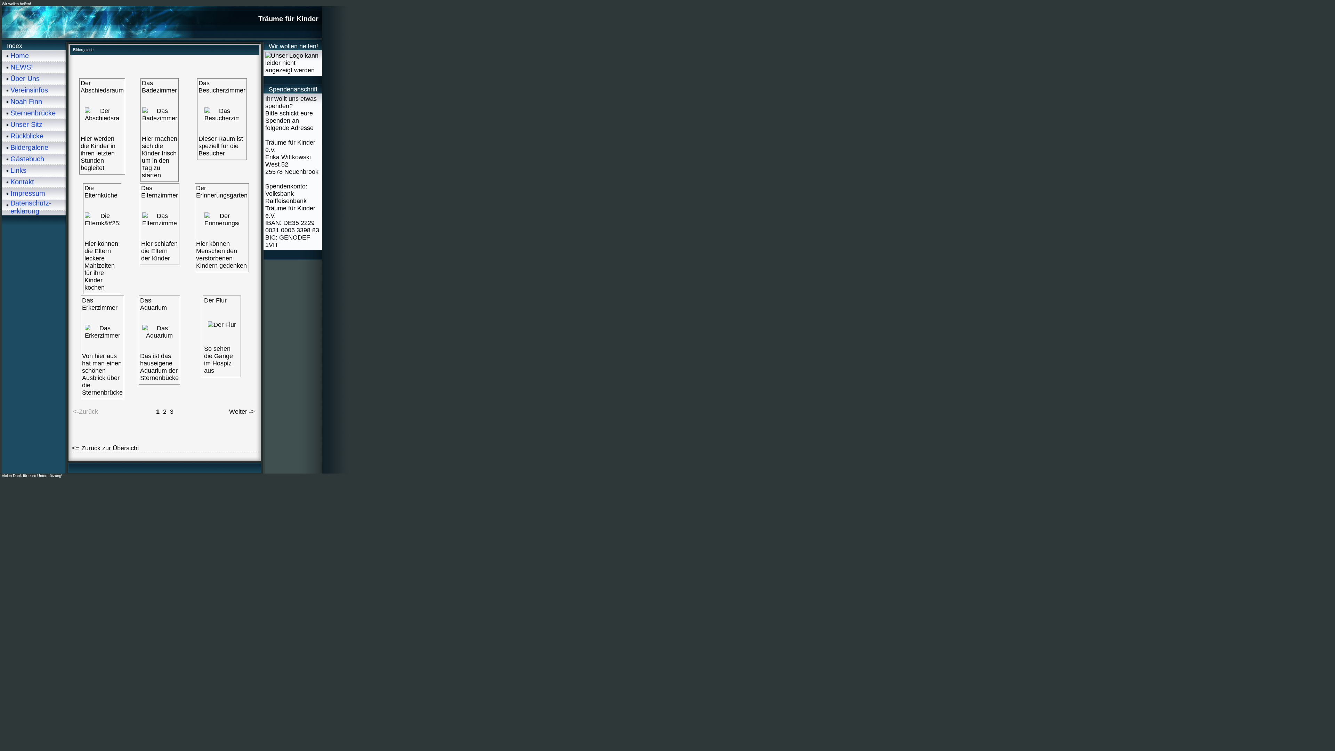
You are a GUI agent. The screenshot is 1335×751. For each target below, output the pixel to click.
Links (18, 170)
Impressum (27, 193)
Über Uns (25, 78)
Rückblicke (26, 136)
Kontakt (22, 182)
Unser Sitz (26, 124)
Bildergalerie (29, 147)
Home (19, 55)
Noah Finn (26, 101)
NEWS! (21, 67)
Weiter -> (242, 411)
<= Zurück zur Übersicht (105, 448)
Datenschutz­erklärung (30, 207)
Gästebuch (27, 159)
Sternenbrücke (33, 113)
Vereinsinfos (29, 90)
